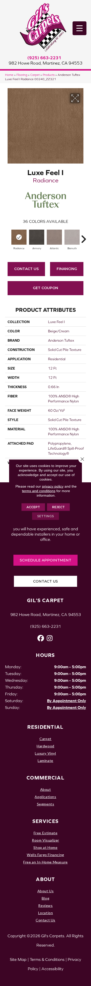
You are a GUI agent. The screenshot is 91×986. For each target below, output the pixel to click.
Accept (33, 507)
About (45, 789)
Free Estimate (46, 833)
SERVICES (45, 821)
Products (49, 74)
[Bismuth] (72, 237)
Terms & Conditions (47, 959)
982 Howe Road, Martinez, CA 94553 (45, 63)
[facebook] (41, 638)
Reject (58, 507)
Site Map (18, 959)
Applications (45, 797)
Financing (67, 269)
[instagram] (50, 638)
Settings (45, 516)
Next (83, 236)
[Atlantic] (54, 237)
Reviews (45, 905)
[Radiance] (19, 237)
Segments (45, 804)
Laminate (45, 760)
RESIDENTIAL (45, 727)
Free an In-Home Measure (45, 862)
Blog (45, 898)
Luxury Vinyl (45, 753)
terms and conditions (38, 491)
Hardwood (45, 746)
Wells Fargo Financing (45, 855)
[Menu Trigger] (79, 28)
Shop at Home (45, 847)
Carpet (35, 74)
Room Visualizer (45, 840)
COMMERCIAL (45, 778)
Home (9, 74)
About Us (45, 891)
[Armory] (37, 237)
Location (45, 913)
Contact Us (26, 269)
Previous (7, 236)
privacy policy (52, 486)
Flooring (21, 74)
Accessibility (52, 968)
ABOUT (45, 879)
